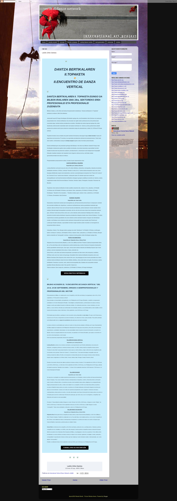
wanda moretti (52, 42)
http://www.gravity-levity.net (119, 102)
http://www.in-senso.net (118, 98)
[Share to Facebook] (86, 473)
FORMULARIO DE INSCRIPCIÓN (74, 447)
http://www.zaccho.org (117, 80)
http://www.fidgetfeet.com (118, 107)
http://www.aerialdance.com (119, 121)
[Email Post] (77, 473)
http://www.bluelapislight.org (119, 115)
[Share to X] (84, 473)
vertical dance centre (86, 42)
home (44, 42)
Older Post (103, 480)
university (110, 42)
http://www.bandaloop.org (118, 117)
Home (75, 480)
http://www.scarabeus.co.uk (119, 86)
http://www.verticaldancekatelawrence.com (123, 84)
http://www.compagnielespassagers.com (122, 113)
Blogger (106, 496)
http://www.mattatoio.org (118, 92)
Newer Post (46, 480)
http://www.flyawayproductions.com (121, 104)
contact (118, 42)
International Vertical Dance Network (123, 131)
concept (62, 42)
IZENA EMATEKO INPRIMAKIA (74, 273)
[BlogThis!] (82, 473)
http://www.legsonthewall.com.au (120, 96)
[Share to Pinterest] (88, 473)
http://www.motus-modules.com (120, 90)
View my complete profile (118, 135)
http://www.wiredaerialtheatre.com (120, 82)
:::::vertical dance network (60, 9)
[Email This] (81, 473)
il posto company (72, 42)
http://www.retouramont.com (119, 88)
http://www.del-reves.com (118, 111)
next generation (100, 42)
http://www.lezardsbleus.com (119, 94)
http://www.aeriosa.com (118, 119)
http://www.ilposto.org (117, 100)
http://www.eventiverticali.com (119, 109)
